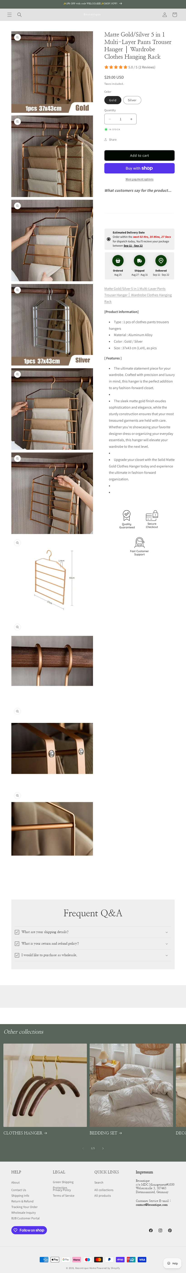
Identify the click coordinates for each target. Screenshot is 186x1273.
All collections (103, 1190)
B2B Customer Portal (25, 1218)
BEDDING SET (103, 1133)
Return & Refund (22, 1201)
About (15, 1182)
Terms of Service (63, 1196)
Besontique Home (85, 1268)
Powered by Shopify (108, 1268)
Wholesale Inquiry (23, 1212)
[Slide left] (83, 1148)
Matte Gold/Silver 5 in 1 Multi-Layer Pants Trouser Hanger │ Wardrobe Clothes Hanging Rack (138, 295)
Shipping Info (20, 1196)
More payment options (140, 179)
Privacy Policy (62, 1190)
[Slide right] (103, 1148)
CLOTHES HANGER (22, 1133)
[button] (10, 15)
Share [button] (113, 139)
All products (102, 1196)
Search (98, 1182)
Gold (113, 100)
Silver (132, 100)
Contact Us (18, 1190)
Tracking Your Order (24, 1207)
